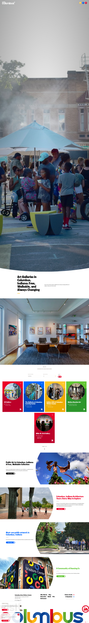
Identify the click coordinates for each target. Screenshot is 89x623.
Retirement (43, 598)
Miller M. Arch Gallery (43, 433)
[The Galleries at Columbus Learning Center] (33, 391)
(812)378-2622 (17, 598)
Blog (50, 594)
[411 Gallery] (12, 391)
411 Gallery (7, 402)
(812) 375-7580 (39, 438)
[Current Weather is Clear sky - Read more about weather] (80, 3)
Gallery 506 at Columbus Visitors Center (55, 403)
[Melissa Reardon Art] (76, 391)
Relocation (43, 596)
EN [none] (85, 621)
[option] (87, 622)
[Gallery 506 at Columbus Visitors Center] (55, 391)
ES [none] (87, 621)
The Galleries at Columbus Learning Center (33, 403)
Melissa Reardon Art (74, 402)
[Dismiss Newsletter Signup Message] (18, 614)
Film (53, 596)
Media (49, 596)
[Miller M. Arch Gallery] (44, 422)
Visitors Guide (68, 594)
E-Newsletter (68, 596)
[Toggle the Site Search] (83, 3)
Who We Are (43, 594)
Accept (5, 609)
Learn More (10, 473)
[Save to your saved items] (20, 384)
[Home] (8, 2)
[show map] (4, 404)
